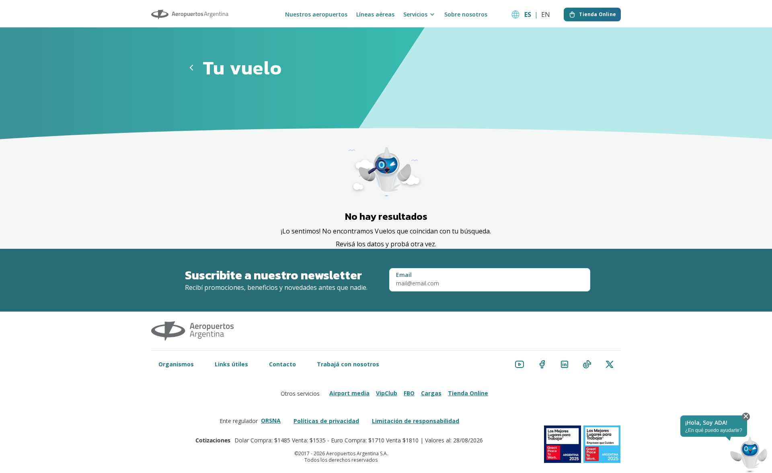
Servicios (415, 14)
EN (545, 14)
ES (527, 14)
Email (404, 275)
